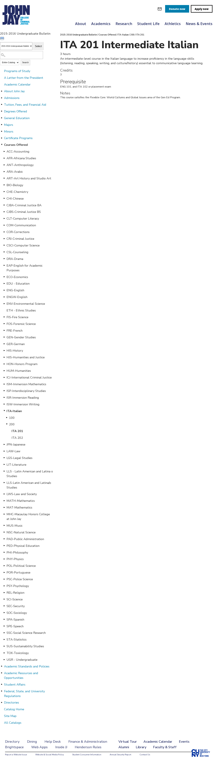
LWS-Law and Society (22, 494)
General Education (17, 118)
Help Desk (53, 741)
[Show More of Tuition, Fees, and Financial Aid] (1, 104)
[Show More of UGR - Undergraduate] (4, 659)
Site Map (10, 716)
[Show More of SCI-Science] (4, 599)
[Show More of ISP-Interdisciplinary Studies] (4, 390)
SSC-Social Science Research (26, 633)
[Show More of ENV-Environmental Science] (4, 303)
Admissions (11, 98)
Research (124, 23)
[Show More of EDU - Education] (4, 283)
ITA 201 (17, 431)
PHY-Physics (15, 559)
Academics (101, 23)
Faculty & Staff (165, 747)
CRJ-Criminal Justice (20, 239)
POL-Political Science (21, 566)
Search (25, 62)
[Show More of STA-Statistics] (4, 639)
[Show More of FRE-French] (4, 330)
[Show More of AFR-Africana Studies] (4, 158)
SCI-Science (15, 599)
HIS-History (15, 351)
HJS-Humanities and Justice (26, 357)
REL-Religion (15, 593)
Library (141, 747)
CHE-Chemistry (17, 192)
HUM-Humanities (19, 371)
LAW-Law (13, 451)
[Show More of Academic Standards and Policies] (1, 666)
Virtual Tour (127, 741)
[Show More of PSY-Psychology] (4, 585)
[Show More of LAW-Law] (4, 451)
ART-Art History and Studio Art (29, 178)
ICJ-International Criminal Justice (29, 377)
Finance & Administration (87, 741)
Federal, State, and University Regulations (24, 693)
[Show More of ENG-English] (4, 290)
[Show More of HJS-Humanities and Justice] (4, 357)
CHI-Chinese (15, 199)
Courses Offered (16, 145)
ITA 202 (17, 438)
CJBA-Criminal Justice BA (24, 205)
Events (184, 741)
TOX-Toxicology (18, 653)
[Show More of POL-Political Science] (4, 565)
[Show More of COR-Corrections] (4, 232)
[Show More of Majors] (1, 124)
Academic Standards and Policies (26, 666)
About (80, 23)
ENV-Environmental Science (26, 304)
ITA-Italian (14, 411)
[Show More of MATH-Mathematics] (4, 500)
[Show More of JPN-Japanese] (4, 444)
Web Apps (39, 747)
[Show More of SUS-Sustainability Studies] (4, 646)
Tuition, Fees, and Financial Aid (25, 105)
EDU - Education (18, 284)
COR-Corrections (18, 232)
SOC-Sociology (17, 613)
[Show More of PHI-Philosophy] (4, 552)
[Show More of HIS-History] (4, 350)
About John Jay (14, 91)
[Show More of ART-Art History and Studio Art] (4, 178)
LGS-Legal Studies (19, 458)
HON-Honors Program (22, 364)
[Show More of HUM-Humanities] (4, 370)
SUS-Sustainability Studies (25, 646)
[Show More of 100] (6, 417)
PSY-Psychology (18, 586)
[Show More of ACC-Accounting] (4, 151)
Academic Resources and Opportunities (21, 675)
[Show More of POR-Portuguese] (4, 572)
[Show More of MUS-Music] (4, 525)
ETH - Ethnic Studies (21, 310)
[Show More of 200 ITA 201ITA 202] (6, 424)
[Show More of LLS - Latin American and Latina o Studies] (4, 471)
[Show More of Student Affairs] (1, 684)
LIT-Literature (16, 465)
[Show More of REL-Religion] (4, 592)
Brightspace (14, 747)
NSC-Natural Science (21, 532)
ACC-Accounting (18, 152)
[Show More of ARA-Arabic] (4, 171)
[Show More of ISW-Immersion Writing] (4, 404)
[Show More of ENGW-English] (4, 297)
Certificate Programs (18, 138)
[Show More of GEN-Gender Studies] (4, 337)
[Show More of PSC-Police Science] (4, 579)
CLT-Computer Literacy (23, 219)
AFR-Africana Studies (21, 158)
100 (12, 418)
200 (12, 424)
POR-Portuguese (18, 572)
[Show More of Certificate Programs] (1, 138)
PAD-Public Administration (25, 539)
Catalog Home (14, 709)
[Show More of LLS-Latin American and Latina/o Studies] (4, 482)
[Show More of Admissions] (1, 97)
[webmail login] (159, 9)
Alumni (123, 747)
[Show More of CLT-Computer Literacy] (4, 218)
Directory (12, 741)
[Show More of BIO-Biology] (4, 185)
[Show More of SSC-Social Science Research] (4, 632)
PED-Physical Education (23, 546)
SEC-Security (16, 606)
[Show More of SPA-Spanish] (4, 619)
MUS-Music (15, 526)
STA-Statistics (17, 640)
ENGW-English (17, 297)
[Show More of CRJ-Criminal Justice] (4, 238)
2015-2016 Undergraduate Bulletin (78, 34)
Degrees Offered (15, 111)
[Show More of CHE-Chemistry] (4, 191)
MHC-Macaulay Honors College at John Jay (28, 516)
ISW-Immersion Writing (23, 404)
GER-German (16, 344)
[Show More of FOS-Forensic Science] (4, 323)
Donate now (177, 9)
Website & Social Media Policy (49, 754)
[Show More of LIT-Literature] (4, 464)
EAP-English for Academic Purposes (24, 268)
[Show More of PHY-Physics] (4, 559)
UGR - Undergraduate (22, 660)
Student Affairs (14, 685)
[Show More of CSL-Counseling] (4, 252)
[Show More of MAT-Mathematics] (4, 507)
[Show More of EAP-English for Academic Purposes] (4, 265)
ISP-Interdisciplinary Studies (26, 391)
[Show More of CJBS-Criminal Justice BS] (4, 211)
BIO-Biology (15, 185)
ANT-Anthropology (20, 165)
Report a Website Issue (16, 754)
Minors (8, 132)
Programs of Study (17, 71)
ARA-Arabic (15, 172)
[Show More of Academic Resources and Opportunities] (1, 673)
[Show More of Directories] (1, 702)
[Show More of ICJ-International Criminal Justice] (4, 377)
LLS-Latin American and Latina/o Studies (29, 485)
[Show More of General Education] (1, 118)
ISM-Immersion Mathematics (26, 384)
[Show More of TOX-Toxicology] (4, 652)
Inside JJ (61, 747)
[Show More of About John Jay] (1, 91)
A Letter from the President (23, 78)
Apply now (202, 9)
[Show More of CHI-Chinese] (4, 198)
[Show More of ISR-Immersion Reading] (4, 397)
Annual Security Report (120, 754)
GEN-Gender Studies (21, 337)
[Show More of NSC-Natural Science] (4, 532)
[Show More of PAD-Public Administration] (4, 539)
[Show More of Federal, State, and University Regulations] (1, 691)
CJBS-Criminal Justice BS (24, 212)
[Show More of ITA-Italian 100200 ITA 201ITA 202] (4, 411)
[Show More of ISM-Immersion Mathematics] (4, 384)
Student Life (148, 23)
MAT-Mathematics (19, 507)
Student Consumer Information (86, 754)
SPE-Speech (15, 626)
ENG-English (15, 290)
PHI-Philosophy (17, 553)
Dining (32, 741)
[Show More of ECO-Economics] (4, 277)
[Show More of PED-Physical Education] (4, 545)
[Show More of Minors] (1, 131)
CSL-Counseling (17, 252)
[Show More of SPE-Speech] (4, 626)
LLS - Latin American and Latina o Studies (30, 473)
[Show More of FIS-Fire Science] (4, 317)
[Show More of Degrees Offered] (1, 111)
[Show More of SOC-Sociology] (4, 612)
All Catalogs (12, 723)
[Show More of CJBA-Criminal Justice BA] (4, 205)
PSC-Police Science (20, 579)
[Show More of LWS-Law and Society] (4, 494)
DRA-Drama (15, 259)
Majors (8, 125)
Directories (11, 703)
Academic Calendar (17, 84)
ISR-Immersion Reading (23, 398)
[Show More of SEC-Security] (4, 606)
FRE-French (15, 331)
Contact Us (145, 754)
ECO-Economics (17, 277)
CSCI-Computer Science (23, 245)
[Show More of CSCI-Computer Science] (4, 245)
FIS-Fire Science (17, 317)
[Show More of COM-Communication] (4, 225)
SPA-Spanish (15, 620)
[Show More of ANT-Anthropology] (4, 164)
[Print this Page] (2, 38)
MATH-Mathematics (21, 501)
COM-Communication (21, 225)
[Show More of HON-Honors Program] (4, 364)
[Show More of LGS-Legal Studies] (4, 457)
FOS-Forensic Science (21, 324)
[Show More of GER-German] (4, 344)
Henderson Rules (88, 747)
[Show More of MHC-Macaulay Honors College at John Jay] (4, 514)
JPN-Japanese (16, 444)
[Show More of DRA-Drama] (4, 258)
